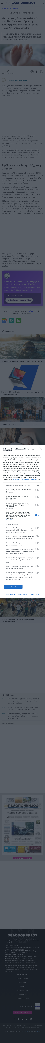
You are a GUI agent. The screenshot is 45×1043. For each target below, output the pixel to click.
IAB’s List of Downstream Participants (25, 479)
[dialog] (22, 521)
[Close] (41, 449)
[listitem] (22, 486)
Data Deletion (10, 594)
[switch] (37, 490)
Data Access (22, 594)
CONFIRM (13, 587)
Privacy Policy (34, 594)
